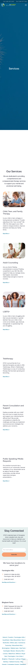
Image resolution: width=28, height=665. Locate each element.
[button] (26, 5)
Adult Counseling (10, 263)
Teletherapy (8, 359)
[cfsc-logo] (8, 5)
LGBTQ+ (6, 312)
